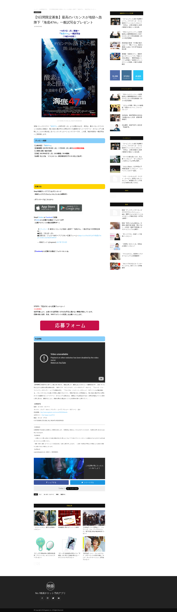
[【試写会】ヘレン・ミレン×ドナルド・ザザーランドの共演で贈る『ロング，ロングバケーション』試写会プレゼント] (94, 544)
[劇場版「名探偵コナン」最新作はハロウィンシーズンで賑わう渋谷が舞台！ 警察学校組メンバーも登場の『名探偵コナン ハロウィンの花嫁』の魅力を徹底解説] (115, 56)
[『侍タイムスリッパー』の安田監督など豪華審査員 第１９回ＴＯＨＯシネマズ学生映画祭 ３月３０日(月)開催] (115, 34)
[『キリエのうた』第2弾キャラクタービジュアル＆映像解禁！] (115, 256)
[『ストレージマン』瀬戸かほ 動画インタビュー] (45, 518)
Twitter (40, 217)
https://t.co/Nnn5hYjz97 (86, 235)
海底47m (65, 34)
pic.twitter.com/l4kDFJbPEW (46, 237)
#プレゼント (43, 229)
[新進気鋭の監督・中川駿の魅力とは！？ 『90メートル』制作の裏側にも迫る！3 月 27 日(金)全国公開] (115, 45)
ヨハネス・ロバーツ (49, 494)
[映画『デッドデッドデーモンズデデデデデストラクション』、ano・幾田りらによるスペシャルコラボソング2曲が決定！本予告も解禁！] (115, 212)
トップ (35, 9)
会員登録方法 (43, 9)
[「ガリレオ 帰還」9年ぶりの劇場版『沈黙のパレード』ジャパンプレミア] (115, 108)
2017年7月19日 (61, 242)
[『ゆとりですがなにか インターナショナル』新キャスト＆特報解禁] (115, 266)
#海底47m (97, 235)
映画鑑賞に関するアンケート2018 (68, 527)
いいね (115, 71)
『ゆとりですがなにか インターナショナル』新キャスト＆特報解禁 (132, 266)
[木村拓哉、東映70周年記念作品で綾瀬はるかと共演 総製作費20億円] (115, 117)
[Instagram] (48, 598)
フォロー (126, 71)
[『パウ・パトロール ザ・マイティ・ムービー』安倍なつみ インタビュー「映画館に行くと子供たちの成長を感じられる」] (115, 179)
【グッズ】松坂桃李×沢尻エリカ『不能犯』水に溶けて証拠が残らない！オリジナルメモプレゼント (69, 555)
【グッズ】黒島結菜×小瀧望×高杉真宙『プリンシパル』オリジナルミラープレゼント (44, 555)
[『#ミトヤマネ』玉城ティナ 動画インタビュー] (115, 236)
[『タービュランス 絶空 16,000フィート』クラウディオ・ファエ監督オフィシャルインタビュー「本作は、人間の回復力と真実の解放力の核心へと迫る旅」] (115, 21)
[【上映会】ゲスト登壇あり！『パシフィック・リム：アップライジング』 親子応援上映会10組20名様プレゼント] (94, 518)
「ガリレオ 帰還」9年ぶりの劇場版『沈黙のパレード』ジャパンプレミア (132, 107)
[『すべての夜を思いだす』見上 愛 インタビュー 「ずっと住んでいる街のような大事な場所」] (115, 159)
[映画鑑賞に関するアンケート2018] (69, 518)
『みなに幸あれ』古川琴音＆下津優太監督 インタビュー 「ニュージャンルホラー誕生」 (132, 168)
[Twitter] (53, 598)
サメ (40, 494)
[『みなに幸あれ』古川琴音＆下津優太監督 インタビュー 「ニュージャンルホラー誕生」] (115, 169)
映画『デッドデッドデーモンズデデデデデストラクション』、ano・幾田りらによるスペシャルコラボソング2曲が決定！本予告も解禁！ (132, 214)
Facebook (49, 217)
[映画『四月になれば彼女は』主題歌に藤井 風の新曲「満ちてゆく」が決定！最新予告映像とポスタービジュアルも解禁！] (115, 225)
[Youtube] (59, 598)
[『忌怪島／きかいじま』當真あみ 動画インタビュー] (115, 246)
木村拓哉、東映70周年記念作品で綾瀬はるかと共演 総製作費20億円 (132, 117)
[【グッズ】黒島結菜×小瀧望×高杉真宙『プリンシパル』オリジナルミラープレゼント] (45, 544)
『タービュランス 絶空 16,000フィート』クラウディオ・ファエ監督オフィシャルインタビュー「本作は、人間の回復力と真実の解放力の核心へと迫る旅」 (132, 23)
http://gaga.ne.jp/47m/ (48, 415)
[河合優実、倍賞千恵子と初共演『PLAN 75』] (115, 127)
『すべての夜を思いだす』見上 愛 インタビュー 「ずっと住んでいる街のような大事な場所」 (132, 159)
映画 (57, 494)
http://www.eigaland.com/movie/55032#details (54, 412)
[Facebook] (42, 598)
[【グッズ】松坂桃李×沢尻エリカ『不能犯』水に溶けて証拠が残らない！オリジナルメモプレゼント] (69, 544)
